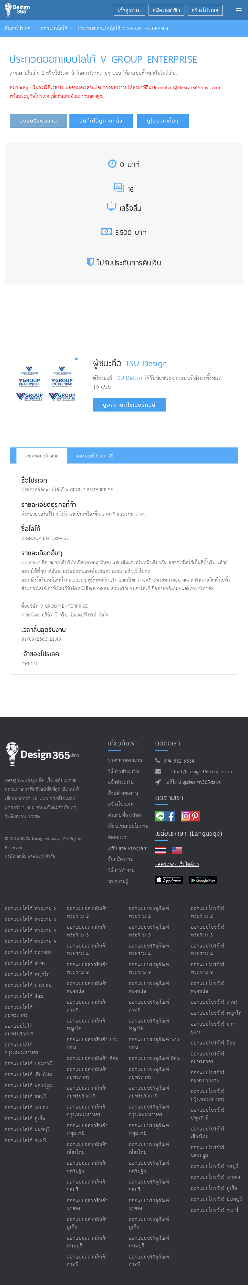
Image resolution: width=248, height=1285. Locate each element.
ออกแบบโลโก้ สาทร (25, 963)
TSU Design (146, 363)
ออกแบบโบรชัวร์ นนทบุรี (216, 1199)
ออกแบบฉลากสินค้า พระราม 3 (87, 931)
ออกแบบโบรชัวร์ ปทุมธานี (208, 1114)
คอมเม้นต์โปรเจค (95, 456)
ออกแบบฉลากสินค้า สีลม (93, 1058)
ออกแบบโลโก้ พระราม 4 (31, 930)
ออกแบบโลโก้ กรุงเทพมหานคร (22, 1049)
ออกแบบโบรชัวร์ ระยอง (215, 1177)
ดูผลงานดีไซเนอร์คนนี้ (129, 405)
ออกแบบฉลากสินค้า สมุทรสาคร (87, 1073)
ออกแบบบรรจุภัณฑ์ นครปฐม (149, 1167)
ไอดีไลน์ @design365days (191, 782)
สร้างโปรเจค (121, 804)
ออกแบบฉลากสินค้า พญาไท (87, 1025)
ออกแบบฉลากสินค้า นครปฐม (87, 1167)
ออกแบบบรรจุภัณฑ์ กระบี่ (149, 1261)
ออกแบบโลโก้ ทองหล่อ (28, 952)
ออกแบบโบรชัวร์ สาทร (214, 1002)
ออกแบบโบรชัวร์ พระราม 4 (208, 950)
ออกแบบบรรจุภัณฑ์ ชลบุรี (149, 1186)
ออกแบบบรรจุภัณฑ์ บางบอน (154, 1043)
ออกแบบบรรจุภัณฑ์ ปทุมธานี (149, 1129)
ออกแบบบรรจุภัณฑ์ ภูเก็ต (149, 1223)
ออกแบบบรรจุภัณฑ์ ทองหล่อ (149, 987)
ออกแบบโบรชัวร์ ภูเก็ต (214, 1188)
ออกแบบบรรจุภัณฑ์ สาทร (149, 1006)
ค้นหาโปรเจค (17, 28)
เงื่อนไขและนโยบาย (128, 826)
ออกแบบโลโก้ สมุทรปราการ (19, 1030)
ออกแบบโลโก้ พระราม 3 (31, 919)
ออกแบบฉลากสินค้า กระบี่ (87, 1261)
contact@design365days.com (196, 771)
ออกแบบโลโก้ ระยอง (26, 1107)
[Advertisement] (129, 328)
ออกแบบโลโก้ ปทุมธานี (29, 1063)
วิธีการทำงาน (121, 870)
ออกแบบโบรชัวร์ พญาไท (216, 1013)
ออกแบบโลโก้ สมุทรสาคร (19, 1011)
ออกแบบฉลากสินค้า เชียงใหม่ (87, 1148)
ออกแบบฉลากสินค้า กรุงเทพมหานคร (87, 1111)
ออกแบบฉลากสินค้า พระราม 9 (87, 968)
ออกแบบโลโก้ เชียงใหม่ (29, 1074)
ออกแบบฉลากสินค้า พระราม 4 (87, 950)
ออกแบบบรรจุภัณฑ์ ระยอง (149, 1204)
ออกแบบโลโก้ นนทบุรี (27, 1129)
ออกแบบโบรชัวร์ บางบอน (213, 1028)
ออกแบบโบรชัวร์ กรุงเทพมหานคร (208, 1095)
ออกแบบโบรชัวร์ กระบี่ (214, 1210)
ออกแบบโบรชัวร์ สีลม (213, 1043)
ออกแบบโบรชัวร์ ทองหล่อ (208, 987)
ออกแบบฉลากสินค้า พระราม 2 (87, 912)
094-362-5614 (177, 761)
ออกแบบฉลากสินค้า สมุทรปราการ (87, 1092)
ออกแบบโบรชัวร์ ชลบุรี (214, 1166)
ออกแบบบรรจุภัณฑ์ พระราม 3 (149, 931)
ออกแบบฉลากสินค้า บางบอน (92, 1043)
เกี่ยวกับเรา (123, 743)
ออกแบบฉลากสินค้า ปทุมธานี (87, 1129)
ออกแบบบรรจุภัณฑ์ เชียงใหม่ (149, 1148)
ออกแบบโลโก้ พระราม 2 (31, 908)
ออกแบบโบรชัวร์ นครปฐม (208, 1151)
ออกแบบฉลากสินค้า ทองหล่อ (87, 987)
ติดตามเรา (169, 797)
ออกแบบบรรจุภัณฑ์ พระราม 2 (149, 912)
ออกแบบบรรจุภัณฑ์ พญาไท (149, 1025)
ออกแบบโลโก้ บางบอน (28, 985)
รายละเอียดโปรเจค (42, 456)
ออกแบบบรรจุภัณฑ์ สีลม (154, 1058)
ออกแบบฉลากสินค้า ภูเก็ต (87, 1223)
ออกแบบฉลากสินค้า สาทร (87, 1006)
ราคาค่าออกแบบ (125, 760)
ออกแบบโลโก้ (54, 28)
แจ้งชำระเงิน (121, 782)
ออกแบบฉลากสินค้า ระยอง (87, 1204)
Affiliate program (128, 848)
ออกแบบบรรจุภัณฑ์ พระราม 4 (149, 950)
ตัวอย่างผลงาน (123, 793)
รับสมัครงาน (121, 859)
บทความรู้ (118, 881)
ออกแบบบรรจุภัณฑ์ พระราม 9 (149, 968)
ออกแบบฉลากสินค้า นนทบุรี (87, 1242)
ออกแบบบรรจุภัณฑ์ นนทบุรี (149, 1242)
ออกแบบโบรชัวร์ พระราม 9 (208, 968)
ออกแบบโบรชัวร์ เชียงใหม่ (208, 1133)
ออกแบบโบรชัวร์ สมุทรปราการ (208, 1076)
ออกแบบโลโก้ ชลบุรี (25, 1096)
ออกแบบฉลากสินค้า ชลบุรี (87, 1186)
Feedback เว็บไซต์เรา (177, 864)
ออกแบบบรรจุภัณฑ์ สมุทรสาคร (149, 1073)
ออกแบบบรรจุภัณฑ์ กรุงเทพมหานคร (149, 1111)
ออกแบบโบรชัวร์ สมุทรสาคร (208, 1058)
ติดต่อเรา (117, 837)
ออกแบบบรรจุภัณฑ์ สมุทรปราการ (149, 1092)
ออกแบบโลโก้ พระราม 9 (31, 941)
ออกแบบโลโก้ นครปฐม (28, 1085)
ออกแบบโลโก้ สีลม (24, 996)
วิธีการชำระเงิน (123, 771)
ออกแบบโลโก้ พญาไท (27, 974)
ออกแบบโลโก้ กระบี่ (25, 1140)
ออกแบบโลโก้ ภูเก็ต (25, 1118)
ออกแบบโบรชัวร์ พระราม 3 (208, 931)
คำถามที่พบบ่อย (124, 815)
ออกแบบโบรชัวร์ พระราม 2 (208, 912)
